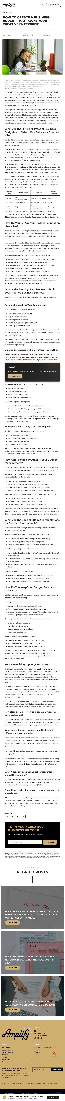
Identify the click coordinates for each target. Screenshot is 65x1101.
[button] (42, 5)
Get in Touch (14, 376)
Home (5, 12)
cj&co (59, 1093)
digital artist (24, 120)
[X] (7, 816)
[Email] (18, 816)
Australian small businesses (23, 100)
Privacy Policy (9, 1093)
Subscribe (50, 842)
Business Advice (28, 35)
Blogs (10, 12)
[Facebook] (12, 816)
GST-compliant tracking (49, 451)
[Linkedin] (23, 816)
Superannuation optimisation (18, 564)
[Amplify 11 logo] (9, 5)
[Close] (61, 1097)
